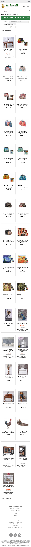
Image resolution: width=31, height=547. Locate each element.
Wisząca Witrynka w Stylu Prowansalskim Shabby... (8, 486)
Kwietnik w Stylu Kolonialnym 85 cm (8, 377)
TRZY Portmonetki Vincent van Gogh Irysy (22, 186)
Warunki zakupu (15, 520)
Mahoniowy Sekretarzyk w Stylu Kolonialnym (8, 404)
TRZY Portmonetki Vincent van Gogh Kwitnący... (22, 160)
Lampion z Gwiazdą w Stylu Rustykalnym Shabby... (22, 350)
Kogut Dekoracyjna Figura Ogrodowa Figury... (8, 431)
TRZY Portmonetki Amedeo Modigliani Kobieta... (22, 132)
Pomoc (15, 513)
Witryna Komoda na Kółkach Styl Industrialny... (23, 459)
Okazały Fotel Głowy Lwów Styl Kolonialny (23, 404)
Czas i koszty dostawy (15, 524)
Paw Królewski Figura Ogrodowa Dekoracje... (22, 322)
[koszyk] (28, 5)
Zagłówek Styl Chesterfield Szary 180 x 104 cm (8, 350)
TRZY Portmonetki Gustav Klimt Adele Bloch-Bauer (8, 241)
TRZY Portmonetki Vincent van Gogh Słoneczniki (8, 187)
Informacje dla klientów (15, 506)
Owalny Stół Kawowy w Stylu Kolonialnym (8, 50)
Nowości (3, 1)
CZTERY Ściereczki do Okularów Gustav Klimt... (8, 295)
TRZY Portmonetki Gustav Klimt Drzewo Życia (8, 214)
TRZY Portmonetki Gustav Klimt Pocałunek (23, 214)
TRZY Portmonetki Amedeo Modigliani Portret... (8, 132)
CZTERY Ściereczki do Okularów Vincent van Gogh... (8, 269)
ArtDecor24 (4, 14)
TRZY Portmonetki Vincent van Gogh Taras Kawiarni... (22, 51)
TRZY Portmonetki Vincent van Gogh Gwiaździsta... (8, 160)
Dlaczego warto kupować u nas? (15, 508)
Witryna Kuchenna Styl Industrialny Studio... (8, 459)
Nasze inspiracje (15, 510)
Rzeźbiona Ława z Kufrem (22, 377)
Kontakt (15, 515)
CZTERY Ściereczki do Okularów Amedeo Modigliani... (22, 241)
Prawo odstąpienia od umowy (15, 527)
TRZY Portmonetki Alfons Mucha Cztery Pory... (8, 77)
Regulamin (15, 525)
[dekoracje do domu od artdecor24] (9, 8)
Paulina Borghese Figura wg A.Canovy (23, 431)
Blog (28, 1)
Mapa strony (15, 517)
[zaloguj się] (24, 6)
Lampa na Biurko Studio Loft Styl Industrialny (8, 322)
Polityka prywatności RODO (15, 522)
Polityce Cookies (18, 543)
